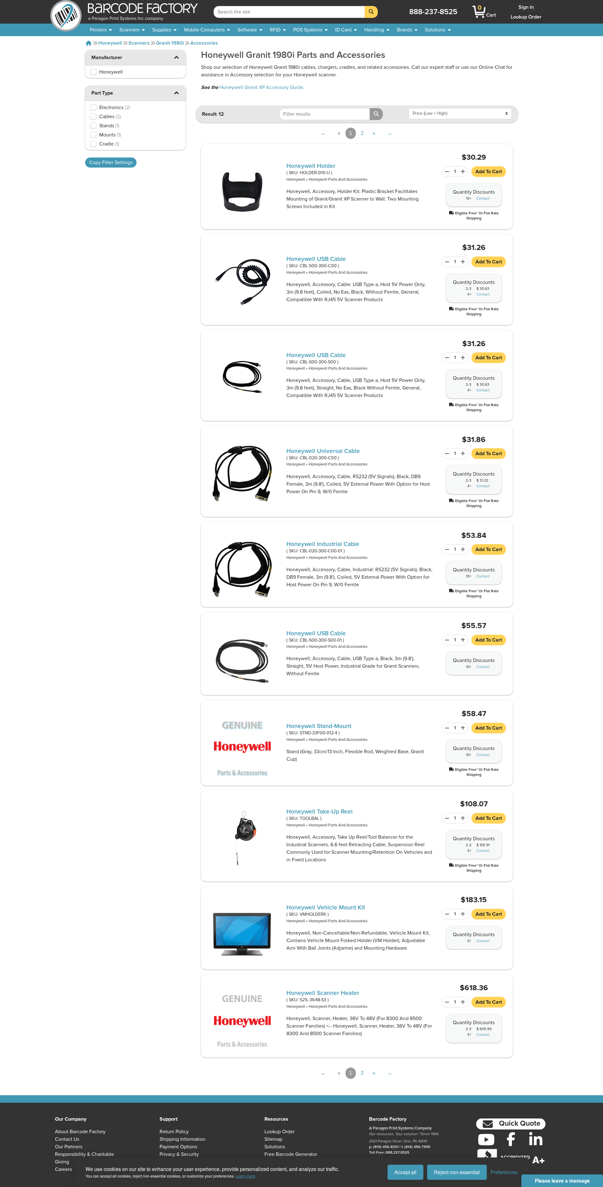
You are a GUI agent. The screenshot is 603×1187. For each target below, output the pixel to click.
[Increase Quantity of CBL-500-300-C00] (463, 262)
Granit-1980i (170, 43)
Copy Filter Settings (111, 162)
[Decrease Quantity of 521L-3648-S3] (446, 1002)
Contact (483, 199)
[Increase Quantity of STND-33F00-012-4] (463, 728)
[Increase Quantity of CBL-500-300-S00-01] (463, 640)
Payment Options (178, 1146)
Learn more (245, 1176)
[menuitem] (101, 30)
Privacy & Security (179, 1154)
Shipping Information (182, 1139)
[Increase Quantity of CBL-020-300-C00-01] (463, 549)
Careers (63, 1169)
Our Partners (68, 1146)
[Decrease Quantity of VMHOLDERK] (446, 914)
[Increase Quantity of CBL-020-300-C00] (463, 454)
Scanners (139, 43)
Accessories (204, 43)
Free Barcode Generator (290, 1154)
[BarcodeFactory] (66, 12)
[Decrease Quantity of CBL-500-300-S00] (446, 358)
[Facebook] (510, 1139)
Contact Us (67, 1139)
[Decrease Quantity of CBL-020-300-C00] (446, 454)
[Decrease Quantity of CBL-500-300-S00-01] (446, 640)
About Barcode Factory (80, 1131)
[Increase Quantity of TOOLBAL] (463, 818)
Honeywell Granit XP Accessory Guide (261, 87)
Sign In (526, 7)
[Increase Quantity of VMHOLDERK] (463, 914)
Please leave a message (562, 1181)
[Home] (88, 43)
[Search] (371, 12)
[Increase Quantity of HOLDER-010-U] (463, 172)
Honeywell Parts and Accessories (338, 180)
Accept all (405, 1172)
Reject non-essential (457, 1172)
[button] (176, 57)
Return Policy (174, 1131)
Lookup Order (526, 16)
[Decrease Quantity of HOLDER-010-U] (446, 172)
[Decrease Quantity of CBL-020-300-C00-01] (446, 549)
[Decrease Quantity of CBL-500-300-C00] (446, 262)
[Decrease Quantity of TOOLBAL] (446, 818)
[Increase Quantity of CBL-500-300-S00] (463, 358)
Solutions (274, 1146)
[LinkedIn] (535, 1139)
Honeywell (110, 43)
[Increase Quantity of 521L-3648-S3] (463, 1002)
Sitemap (273, 1139)
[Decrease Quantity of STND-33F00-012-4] (446, 728)
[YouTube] (486, 1139)
